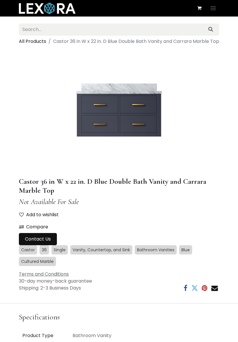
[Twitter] (194, 288)
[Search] (210, 29)
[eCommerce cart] (199, 8)
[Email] (214, 288)
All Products (32, 41)
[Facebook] (185, 288)
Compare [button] (37, 226)
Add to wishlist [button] (42, 214)
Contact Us (38, 239)
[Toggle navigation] (213, 8)
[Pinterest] (205, 288)
